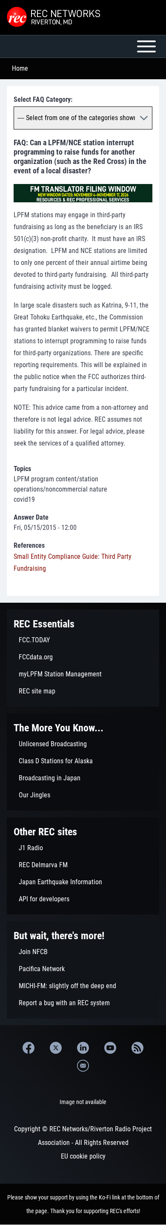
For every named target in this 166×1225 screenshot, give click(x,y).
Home (20, 68)
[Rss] (137, 1047)
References (29, 545)
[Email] (83, 1065)
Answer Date (31, 517)
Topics (22, 469)
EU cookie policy (83, 1156)
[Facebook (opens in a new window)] (28, 1047)
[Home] (54, 17)
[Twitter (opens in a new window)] (55, 1047)
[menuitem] (83, 640)
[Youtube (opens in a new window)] (110, 1047)
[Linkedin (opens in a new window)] (83, 1047)
